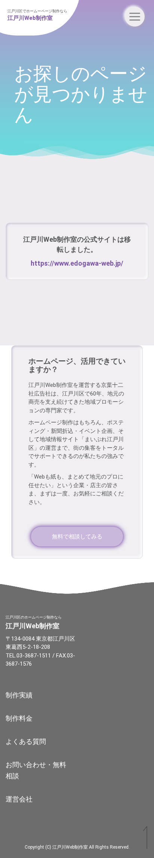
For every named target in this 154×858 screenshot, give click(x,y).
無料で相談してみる (77, 536)
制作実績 (19, 695)
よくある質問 (26, 741)
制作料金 (19, 718)
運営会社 (19, 799)
